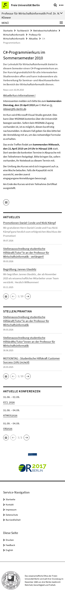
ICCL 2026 (9, 402)
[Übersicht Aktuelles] (6, 203)
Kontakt (10, 504)
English (9, 550)
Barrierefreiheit (13, 519)
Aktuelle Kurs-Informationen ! (19, 95)
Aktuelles (33, 38)
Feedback (10, 545)
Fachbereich (23, 30)
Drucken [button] (10, 539)
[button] (6, 296)
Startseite (8, 30)
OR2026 (7, 428)
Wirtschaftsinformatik (13, 34)
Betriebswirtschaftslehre (45, 30)
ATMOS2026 (10, 415)
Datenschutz (12, 514)
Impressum (11, 509)
